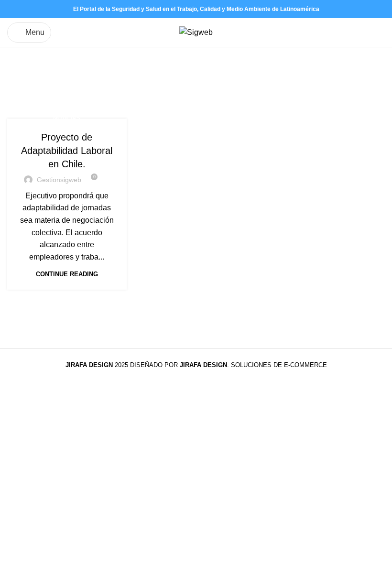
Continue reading (67, 274)
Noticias (66, 118)
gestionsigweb (59, 180)
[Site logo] (196, 32)
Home (17, 86)
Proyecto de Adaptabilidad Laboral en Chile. (66, 150)
